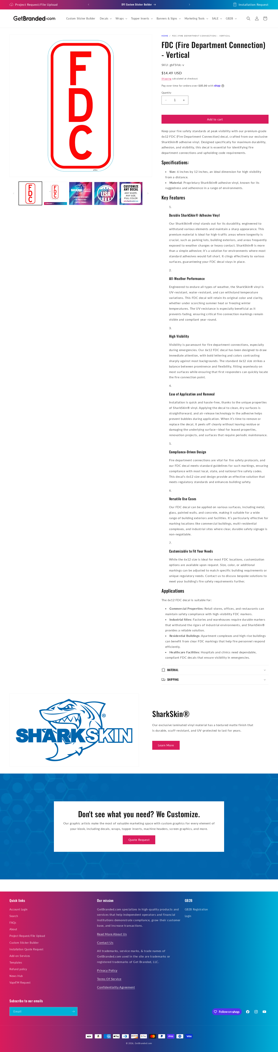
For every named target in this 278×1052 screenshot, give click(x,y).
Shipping (167, 78)
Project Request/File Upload (36, 4)
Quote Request (139, 839)
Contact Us (105, 942)
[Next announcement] (189, 4)
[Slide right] (148, 193)
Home (165, 36)
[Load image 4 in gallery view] (105, 193)
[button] (105, 18)
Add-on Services (19, 955)
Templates (15, 962)
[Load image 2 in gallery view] (55, 193)
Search (13, 916)
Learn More (166, 745)
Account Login (18, 909)
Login (188, 916)
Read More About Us (112, 934)
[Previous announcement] (88, 4)
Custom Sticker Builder (24, 942)
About (13, 929)
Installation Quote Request (26, 949)
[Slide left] (13, 193)
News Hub (16, 976)
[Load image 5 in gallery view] (131, 193)
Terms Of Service (109, 979)
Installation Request (254, 4)
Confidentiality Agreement (116, 987)
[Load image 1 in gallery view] (30, 193)
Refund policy (18, 969)
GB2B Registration (196, 909)
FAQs (12, 922)
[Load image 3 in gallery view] (80, 193)
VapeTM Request (19, 982)
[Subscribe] (73, 1011)
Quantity (167, 92)
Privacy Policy (107, 970)
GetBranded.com (143, 1043)
